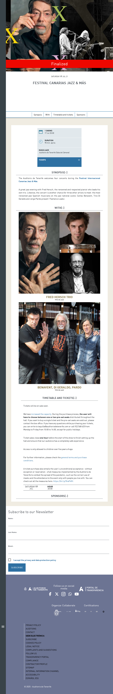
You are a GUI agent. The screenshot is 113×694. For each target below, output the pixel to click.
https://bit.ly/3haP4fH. (63, 481)
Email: (10, 546)
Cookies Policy (33, 643)
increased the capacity (41, 414)
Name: (10, 518)
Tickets (42, 160)
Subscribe (31, 639)
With (47, 114)
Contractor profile (36, 664)
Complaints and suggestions (41, 650)
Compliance (32, 660)
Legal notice (32, 646)
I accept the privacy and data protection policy (34, 560)
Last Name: (12, 532)
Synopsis (38, 114)
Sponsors (81, 114)
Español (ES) (32, 678)
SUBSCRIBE (17, 567)
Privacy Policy (33, 625)
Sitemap (30, 667)
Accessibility (33, 674)
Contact (30, 632)
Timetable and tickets (63, 114)
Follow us (31, 653)
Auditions (31, 628)
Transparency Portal (37, 657)
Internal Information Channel (42, 671)
